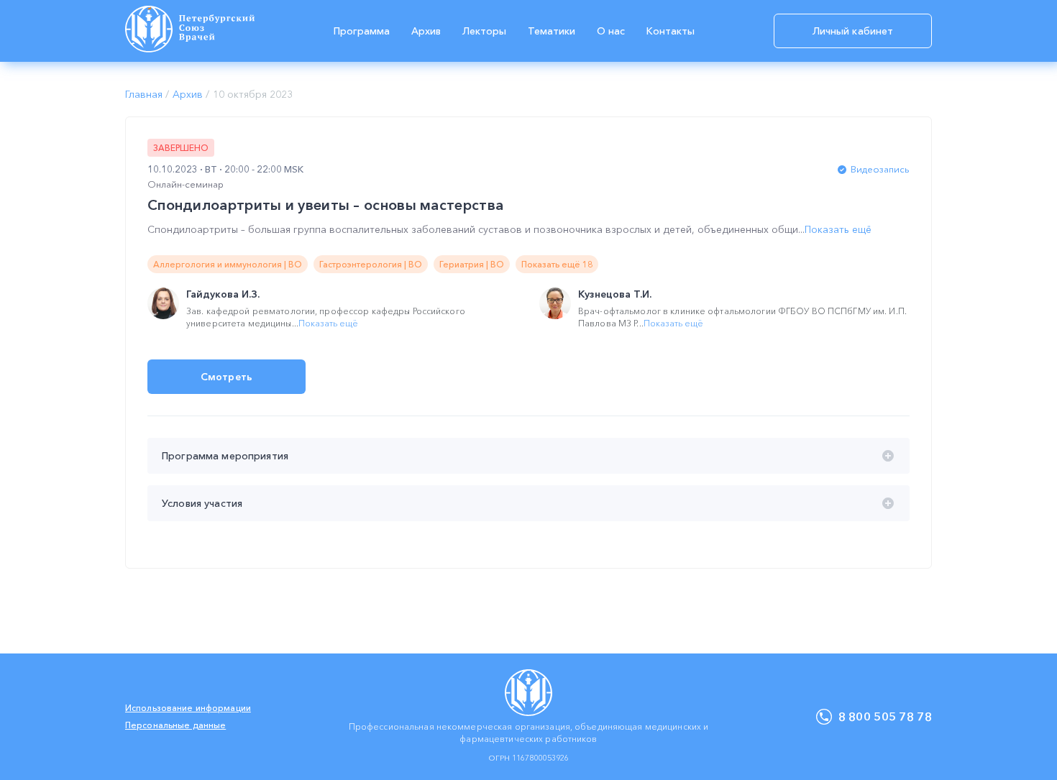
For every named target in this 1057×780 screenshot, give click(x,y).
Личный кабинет (853, 30)
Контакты (670, 30)
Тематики (551, 30)
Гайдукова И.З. (223, 294)
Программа (362, 30)
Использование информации (188, 707)
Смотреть (226, 376)
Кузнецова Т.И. (614, 294)
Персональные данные (175, 725)
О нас (611, 30)
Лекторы (484, 30)
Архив (426, 30)
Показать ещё (838, 229)
